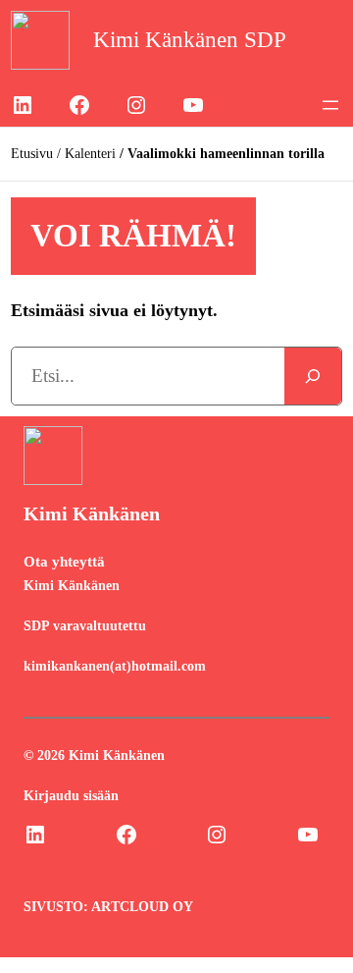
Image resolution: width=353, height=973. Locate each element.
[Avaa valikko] (330, 105)
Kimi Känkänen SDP (189, 39)
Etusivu (32, 153)
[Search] (312, 376)
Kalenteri (90, 153)
